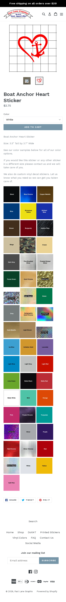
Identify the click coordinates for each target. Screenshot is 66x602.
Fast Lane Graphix (23, 591)
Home (10, 532)
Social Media (33, 543)
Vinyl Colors (19, 537)
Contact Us (47, 537)
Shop (21, 532)
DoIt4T (32, 532)
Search (33, 521)
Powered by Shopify (47, 591)
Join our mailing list (33, 552)
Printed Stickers (50, 532)
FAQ (33, 537)
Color (6, 114)
